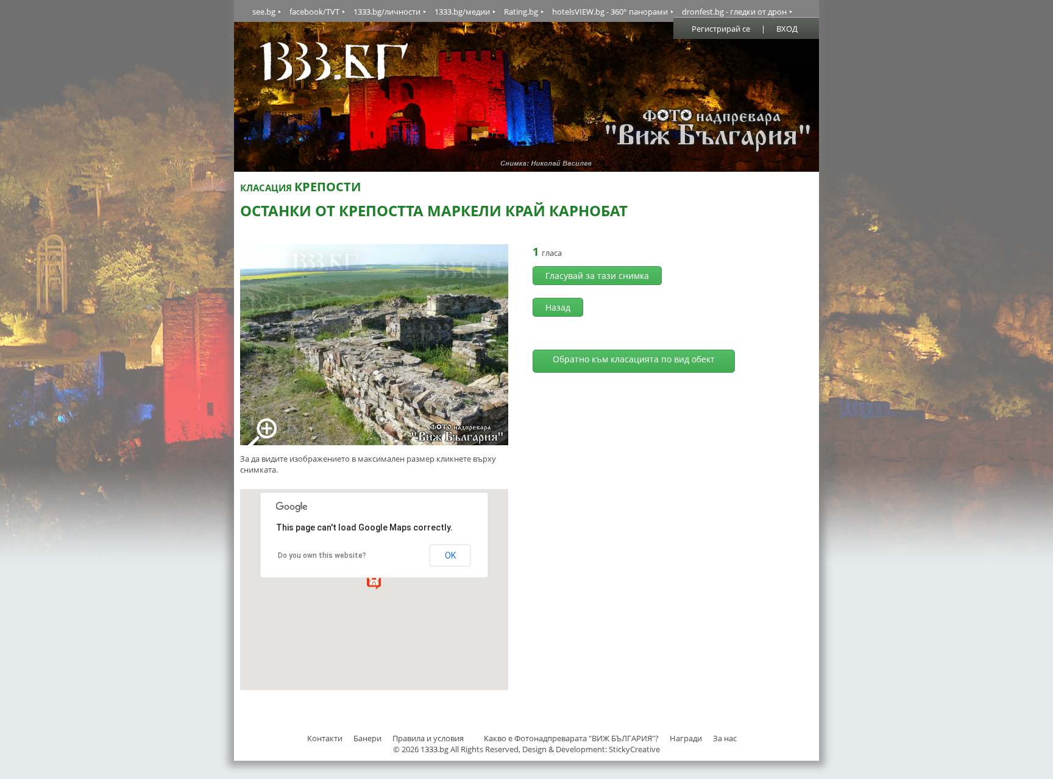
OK (450, 555)
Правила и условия (428, 738)
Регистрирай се (721, 28)
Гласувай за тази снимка (597, 275)
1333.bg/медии (462, 11)
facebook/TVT (314, 11)
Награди (686, 738)
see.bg (263, 11)
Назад (557, 307)
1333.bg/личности (386, 11)
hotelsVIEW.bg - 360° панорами (610, 11)
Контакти (324, 738)
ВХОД (787, 28)
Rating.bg (521, 11)
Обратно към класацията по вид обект (634, 359)
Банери (368, 738)
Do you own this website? (322, 555)
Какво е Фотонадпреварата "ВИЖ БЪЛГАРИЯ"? (571, 738)
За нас (725, 738)
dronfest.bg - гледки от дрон (734, 11)
